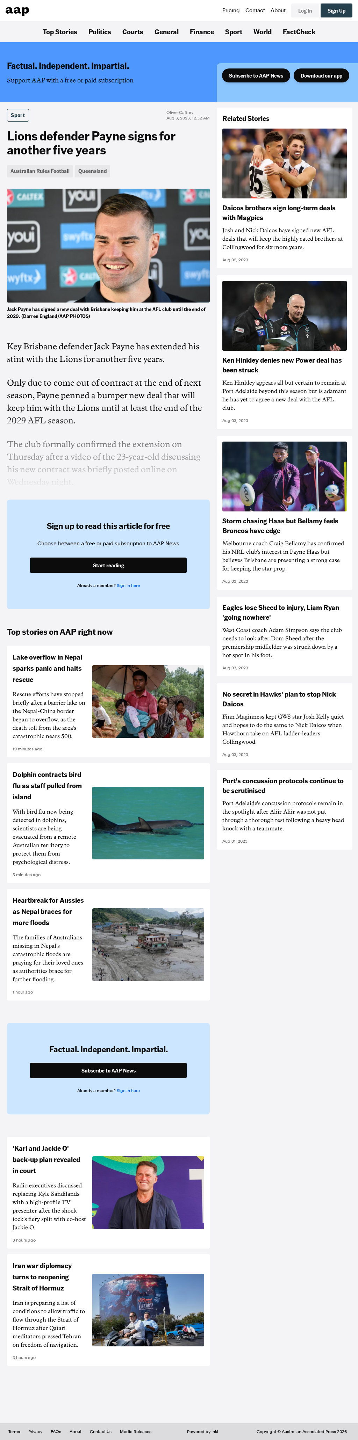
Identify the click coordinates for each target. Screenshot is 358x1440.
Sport (233, 31)
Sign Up (336, 10)
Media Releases (135, 1431)
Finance (202, 31)
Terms (14, 1431)
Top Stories (60, 31)
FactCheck (299, 31)
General (167, 31)
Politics (99, 31)
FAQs (56, 1431)
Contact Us (101, 1431)
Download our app (321, 75)
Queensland (92, 170)
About (278, 10)
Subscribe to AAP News (256, 75)
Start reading (108, 565)
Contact (255, 10)
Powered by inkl (202, 1431)
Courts (132, 31)
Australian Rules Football (40, 170)
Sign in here (128, 585)
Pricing (231, 10)
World (262, 31)
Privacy (35, 1431)
